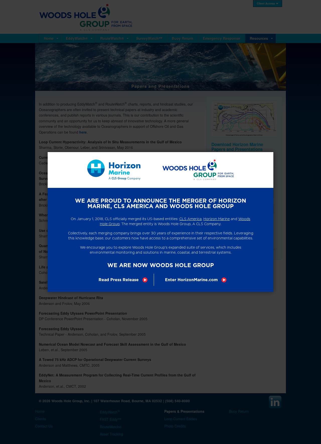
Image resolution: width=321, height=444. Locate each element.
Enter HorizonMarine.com (191, 279)
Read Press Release (119, 279)
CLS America (190, 219)
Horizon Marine (216, 219)
